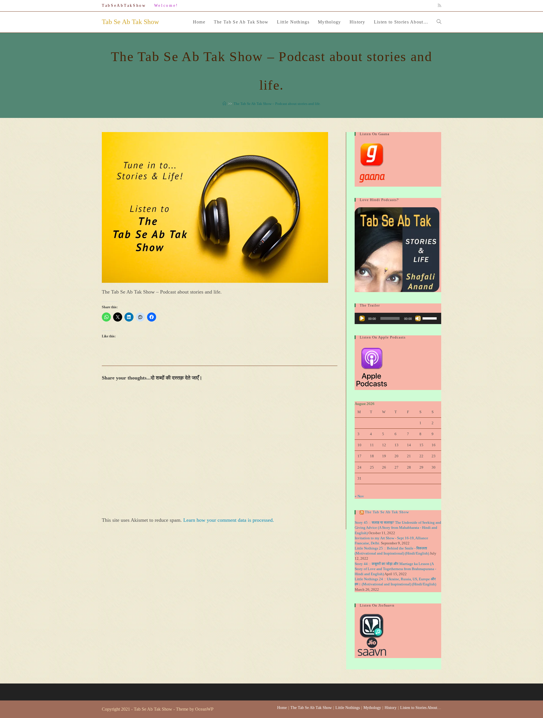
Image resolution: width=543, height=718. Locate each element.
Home (282, 708)
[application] (398, 318)
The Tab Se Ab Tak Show (387, 512)
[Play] (362, 318)
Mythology (372, 708)
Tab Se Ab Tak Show (130, 21)
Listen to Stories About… (420, 708)
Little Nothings (347, 708)
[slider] (430, 318)
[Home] (224, 104)
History (391, 708)
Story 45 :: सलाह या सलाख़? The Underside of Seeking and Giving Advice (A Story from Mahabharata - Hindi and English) (398, 527)
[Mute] (418, 318)
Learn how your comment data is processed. (228, 520)
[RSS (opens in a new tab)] (438, 5)
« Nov (359, 496)
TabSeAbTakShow (124, 5)
